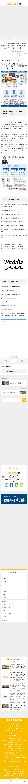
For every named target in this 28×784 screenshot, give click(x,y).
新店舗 (4, 601)
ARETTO (6, 610)
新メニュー (5, 597)
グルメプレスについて (15, 724)
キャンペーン (6, 588)
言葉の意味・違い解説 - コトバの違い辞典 (15, 775)
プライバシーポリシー (15, 726)
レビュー (4, 578)
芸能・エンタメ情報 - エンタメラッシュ (14, 740)
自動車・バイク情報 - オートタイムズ (14, 755)
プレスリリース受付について (14, 730)
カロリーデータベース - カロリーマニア (14, 769)
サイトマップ (14, 732)
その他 (4, 616)
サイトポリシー (9, 728)
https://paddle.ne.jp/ (11, 298)
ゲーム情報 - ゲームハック (14, 742)
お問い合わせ (20, 728)
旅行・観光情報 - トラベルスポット (14, 753)
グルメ (11, 366)
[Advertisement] (14, 21)
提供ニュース (6, 607)
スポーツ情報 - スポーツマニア (14, 748)
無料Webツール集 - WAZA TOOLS (15, 773)
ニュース (4, 604)
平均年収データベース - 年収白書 (14, 771)
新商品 (4, 594)
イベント (4, 584)
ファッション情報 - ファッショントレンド (15, 744)
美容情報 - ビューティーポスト (14, 746)
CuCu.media (7, 613)
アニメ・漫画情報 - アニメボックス (14, 738)
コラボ (4, 591)
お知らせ (4, 620)
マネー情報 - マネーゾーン (14, 750)
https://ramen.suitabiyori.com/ (8, 309)
